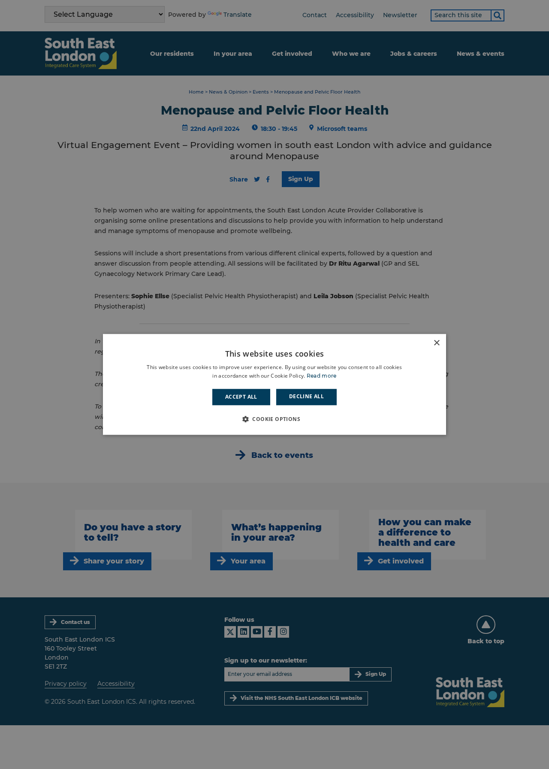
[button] (274, 419)
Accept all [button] (241, 396)
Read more (322, 376)
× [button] (436, 343)
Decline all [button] (306, 396)
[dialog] (274, 384)
